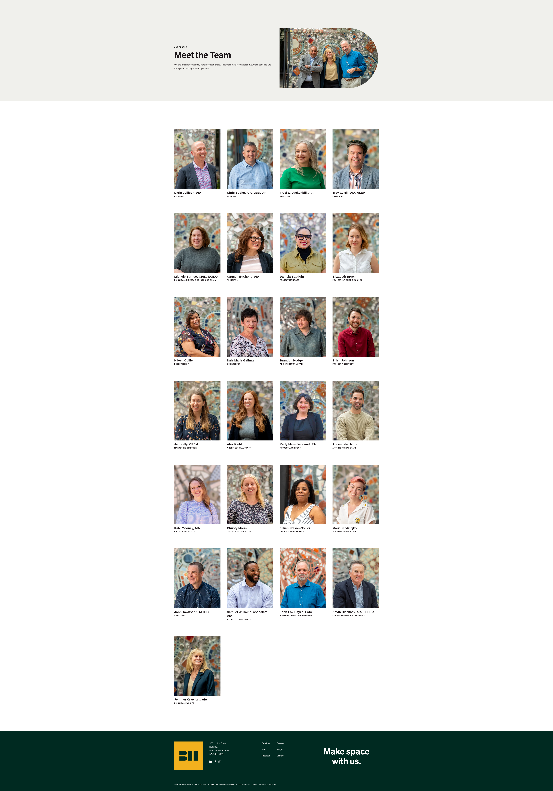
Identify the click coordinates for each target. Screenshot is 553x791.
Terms (254, 784)
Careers (280, 743)
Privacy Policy (244, 784)
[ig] (219, 762)
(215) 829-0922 (216, 753)
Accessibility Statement (267, 784)
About (265, 749)
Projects (266, 755)
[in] (210, 762)
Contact (280, 755)
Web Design (207, 784)
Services (266, 743)
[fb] (215, 762)
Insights (280, 749)
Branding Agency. (230, 784)
